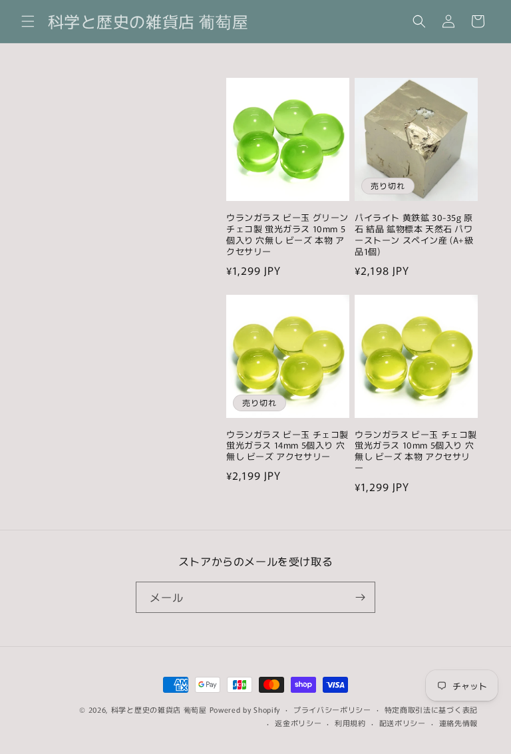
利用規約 (350, 722)
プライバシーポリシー (332, 709)
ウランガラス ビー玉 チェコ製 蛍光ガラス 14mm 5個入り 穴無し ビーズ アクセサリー (287, 446)
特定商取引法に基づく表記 (431, 709)
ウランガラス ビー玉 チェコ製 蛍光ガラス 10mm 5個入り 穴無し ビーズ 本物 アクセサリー (416, 451)
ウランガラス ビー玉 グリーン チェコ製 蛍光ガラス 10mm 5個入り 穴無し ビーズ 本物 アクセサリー (287, 235)
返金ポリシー (298, 722)
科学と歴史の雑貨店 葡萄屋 (159, 709)
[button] (28, 21)
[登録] (360, 597)
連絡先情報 (458, 722)
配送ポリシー (402, 722)
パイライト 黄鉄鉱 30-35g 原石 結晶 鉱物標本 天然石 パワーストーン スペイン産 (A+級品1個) (414, 235)
